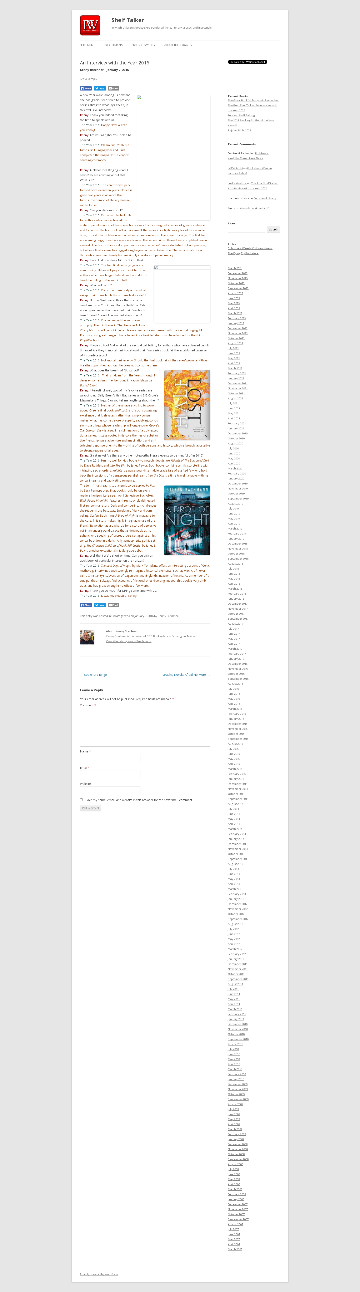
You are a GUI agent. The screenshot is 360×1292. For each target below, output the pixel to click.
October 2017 (236, 613)
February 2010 (237, 1074)
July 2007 (233, 1229)
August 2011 (235, 984)
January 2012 (236, 959)
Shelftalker (87, 45)
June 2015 (234, 754)
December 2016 (238, 663)
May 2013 (234, 879)
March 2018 (235, 588)
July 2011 (233, 989)
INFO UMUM (235, 168)
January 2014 (236, 839)
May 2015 (234, 759)
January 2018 (236, 598)
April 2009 (234, 1124)
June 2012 (234, 934)
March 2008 (235, 1189)
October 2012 (236, 914)
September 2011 (238, 979)
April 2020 (234, 463)
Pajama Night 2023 (239, 130)
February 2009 (237, 1134)
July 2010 (233, 1049)
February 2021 (237, 423)
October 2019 (236, 493)
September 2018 (238, 558)
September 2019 (238, 498)
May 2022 (234, 358)
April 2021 (234, 418)
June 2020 (234, 453)
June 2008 (234, 1174)
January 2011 (236, 1019)
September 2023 (238, 288)
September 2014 (238, 799)
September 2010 (238, 1039)
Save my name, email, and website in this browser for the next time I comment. (139, 800)
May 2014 (234, 819)
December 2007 (238, 1204)
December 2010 (238, 1024)
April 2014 (234, 824)
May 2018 (234, 578)
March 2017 (235, 648)
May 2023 (234, 303)
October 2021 (236, 393)
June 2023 (234, 298)
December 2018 (238, 543)
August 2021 (235, 398)
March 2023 (235, 313)
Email (85, 768)
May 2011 (234, 999)
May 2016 (234, 699)
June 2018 (234, 573)
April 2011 (234, 1004)
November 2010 (238, 1029)
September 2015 (238, 739)
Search (233, 223)
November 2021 (238, 388)
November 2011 (238, 969)
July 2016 (233, 689)
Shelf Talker (128, 20)
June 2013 (234, 874)
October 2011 (236, 974)
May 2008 (234, 1179)
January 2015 (236, 779)
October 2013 (236, 854)
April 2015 (234, 764)
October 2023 (236, 283)
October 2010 (236, 1034)
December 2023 (238, 273)
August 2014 (235, 804)
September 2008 (238, 1159)
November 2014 (238, 789)
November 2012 (238, 909)
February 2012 (237, 954)
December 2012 (238, 904)
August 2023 (235, 293)
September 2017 (238, 618)
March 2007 (235, 1249)
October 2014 (236, 794)
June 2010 (234, 1054)
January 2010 (236, 1079)
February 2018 (237, 593)
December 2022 (238, 328)
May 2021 (234, 413)
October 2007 (236, 1214)
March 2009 (235, 1129)
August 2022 (235, 343)
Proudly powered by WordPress (99, 1274)
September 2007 (238, 1219)
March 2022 (235, 368)
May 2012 (234, 939)
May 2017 (234, 638)
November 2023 (238, 278)
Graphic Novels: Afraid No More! (186, 675)
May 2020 (234, 458)
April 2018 (234, 583)
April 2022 (234, 363)
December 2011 (238, 964)
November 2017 (238, 608)
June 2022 (234, 353)
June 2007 (234, 1234)
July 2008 (233, 1169)
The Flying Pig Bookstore (243, 253)
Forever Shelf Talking (241, 115)
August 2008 (235, 1164)
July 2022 (233, 348)
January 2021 (236, 428)
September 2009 (238, 1099)
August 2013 (235, 864)
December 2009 (238, 1084)
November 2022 (238, 333)
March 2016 (235, 709)
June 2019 (234, 513)
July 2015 (233, 749)
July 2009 (233, 1109)
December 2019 (238, 483)
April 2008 (234, 1184)
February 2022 (237, 373)
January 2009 (236, 1139)
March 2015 (235, 769)
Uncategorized (120, 616)
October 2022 (236, 338)
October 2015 (236, 734)
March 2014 (235, 829)
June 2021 (234, 408)
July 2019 (233, 508)
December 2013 (238, 844)
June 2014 (234, 814)
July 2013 (233, 869)
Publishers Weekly (143, 45)
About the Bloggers (178, 45)
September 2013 (238, 859)
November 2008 (238, 1149)
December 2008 (238, 1144)
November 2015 (238, 729)
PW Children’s (113, 45)
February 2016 (237, 714)
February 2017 (237, 653)
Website (85, 784)
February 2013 (237, 894)
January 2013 (236, 899)
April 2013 (234, 884)
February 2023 (237, 318)
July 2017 (233, 628)
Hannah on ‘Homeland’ (254, 208)
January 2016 (236, 719)
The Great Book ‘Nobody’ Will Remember (253, 100)
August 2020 (235, 443)
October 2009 (236, 1094)
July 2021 (233, 403)
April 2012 (234, 944)
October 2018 (236, 553)
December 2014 (238, 784)
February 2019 (237, 533)
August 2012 (235, 924)
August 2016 (235, 684)
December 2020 (238, 433)
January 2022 (236, 378)
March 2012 (235, 949)
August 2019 (235, 503)
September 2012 (238, 919)
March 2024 (235, 268)
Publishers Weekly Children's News (250, 248)
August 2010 (235, 1044)
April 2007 (234, 1244)
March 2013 (235, 889)
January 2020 (236, 478)
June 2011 (234, 994)
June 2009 (234, 1114)
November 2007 (238, 1209)
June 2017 (234, 633)
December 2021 (238, 383)
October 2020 (236, 438)
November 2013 (238, 849)
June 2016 (234, 694)
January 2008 (236, 1199)
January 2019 (236, 538)
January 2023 (236, 323)
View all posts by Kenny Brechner (128, 641)
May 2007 (234, 1239)
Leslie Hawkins (237, 183)
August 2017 (235, 623)
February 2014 (237, 834)
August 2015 (235, 744)
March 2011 (235, 1009)
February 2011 (237, 1014)
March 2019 (235, 528)
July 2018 (233, 568)
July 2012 (233, 929)
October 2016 (236, 674)
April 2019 (234, 523)
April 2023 (234, 308)
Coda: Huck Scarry (265, 198)
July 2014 (233, 809)
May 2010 (234, 1059)
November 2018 (238, 548)
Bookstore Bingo (93, 675)
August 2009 (235, 1104)
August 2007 (235, 1224)
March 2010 (235, 1069)
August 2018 (235, 563)
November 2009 (238, 1089)
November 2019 (238, 488)
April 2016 (234, 704)
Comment (88, 705)
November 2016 (238, 669)
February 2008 (237, 1194)
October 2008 (236, 1154)
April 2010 (234, 1064)
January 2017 (236, 658)
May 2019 (234, 518)
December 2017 (238, 603)
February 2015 (237, 774)
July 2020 (233, 448)
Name (85, 751)
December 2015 (238, 724)
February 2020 (237, 473)
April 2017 (234, 643)
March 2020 (235, 468)
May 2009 (234, 1119)
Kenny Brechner (168, 616)
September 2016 (238, 679)
